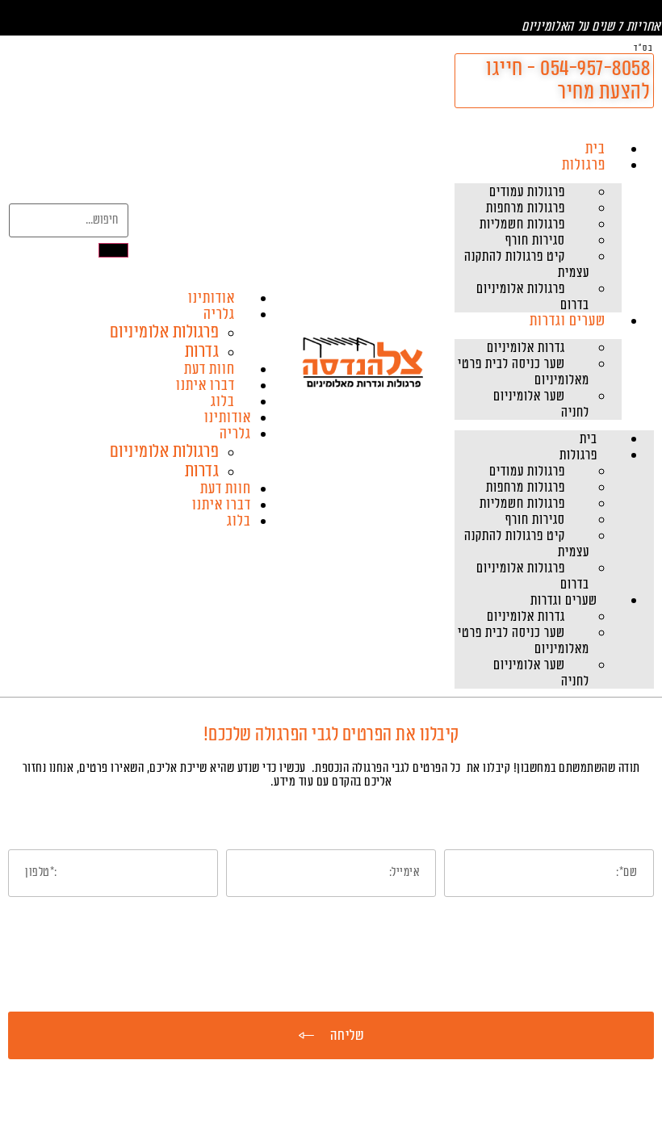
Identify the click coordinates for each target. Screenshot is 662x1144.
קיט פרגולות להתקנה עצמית (526, 265)
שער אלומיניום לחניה (541, 404)
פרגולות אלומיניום (165, 331)
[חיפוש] (113, 250)
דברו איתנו (205, 385)
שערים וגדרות (567, 320)
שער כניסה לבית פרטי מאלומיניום (523, 372)
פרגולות (583, 165)
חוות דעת (209, 369)
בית (595, 148)
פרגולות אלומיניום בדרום (532, 297)
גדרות (202, 351)
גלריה (219, 314)
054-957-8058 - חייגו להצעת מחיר (568, 80)
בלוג (223, 401)
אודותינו (211, 298)
